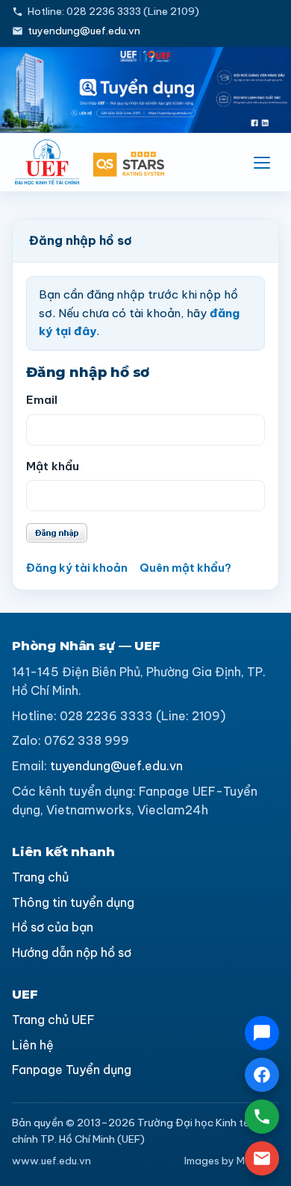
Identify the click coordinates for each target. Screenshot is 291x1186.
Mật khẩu (52, 466)
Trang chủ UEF (53, 1019)
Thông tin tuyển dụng (73, 902)
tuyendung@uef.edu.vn (84, 30)
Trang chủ (40, 877)
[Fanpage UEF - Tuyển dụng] (262, 1075)
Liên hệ (33, 1044)
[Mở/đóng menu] (262, 163)
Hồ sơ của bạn (52, 927)
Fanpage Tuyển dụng (71, 1069)
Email (41, 400)
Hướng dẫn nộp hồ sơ (71, 952)
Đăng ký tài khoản (77, 568)
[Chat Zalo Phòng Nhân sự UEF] (262, 1033)
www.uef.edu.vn (51, 1160)
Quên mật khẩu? (185, 568)
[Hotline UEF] (262, 1116)
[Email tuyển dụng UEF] (262, 1158)
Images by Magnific (231, 1160)
